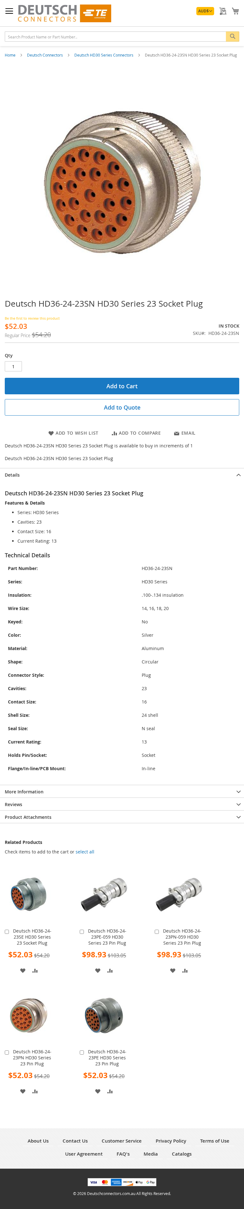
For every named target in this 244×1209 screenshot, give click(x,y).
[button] (205, 11)
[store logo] (64, 13)
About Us (38, 1141)
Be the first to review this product (32, 318)
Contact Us (75, 1141)
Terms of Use (214, 1141)
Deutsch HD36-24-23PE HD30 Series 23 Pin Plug (107, 1058)
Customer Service (122, 1141)
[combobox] (122, 36)
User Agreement (84, 1154)
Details (12, 475)
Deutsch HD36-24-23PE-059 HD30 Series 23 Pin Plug (107, 937)
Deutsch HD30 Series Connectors (104, 55)
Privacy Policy (171, 1141)
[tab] (122, 474)
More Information (24, 792)
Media (151, 1154)
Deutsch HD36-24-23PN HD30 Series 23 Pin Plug (32, 1058)
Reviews (13, 804)
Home (11, 55)
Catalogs (182, 1154)
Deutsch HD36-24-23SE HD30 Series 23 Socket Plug (32, 937)
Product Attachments (28, 817)
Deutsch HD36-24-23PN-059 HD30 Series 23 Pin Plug (182, 937)
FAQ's (123, 1154)
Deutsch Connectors (45, 55)
